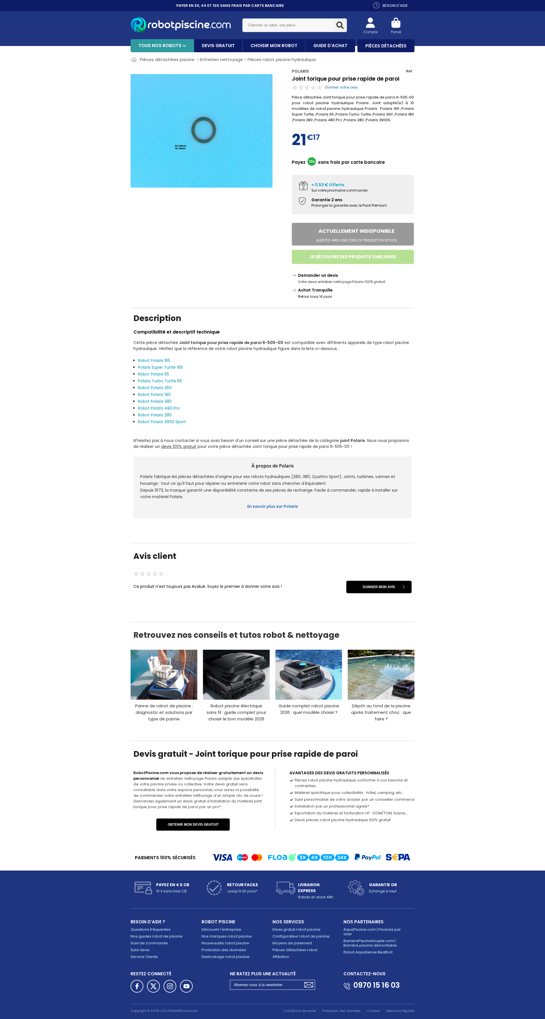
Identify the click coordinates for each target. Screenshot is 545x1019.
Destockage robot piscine (226, 956)
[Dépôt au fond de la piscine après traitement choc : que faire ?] (381, 675)
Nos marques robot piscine (227, 936)
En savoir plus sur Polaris (272, 506)
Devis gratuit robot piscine (296, 929)
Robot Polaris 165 (154, 360)
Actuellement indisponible (356, 235)
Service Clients (144, 956)
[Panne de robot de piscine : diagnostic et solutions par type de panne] (164, 675)
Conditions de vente (300, 1010)
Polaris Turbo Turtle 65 (160, 381)
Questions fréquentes (151, 929)
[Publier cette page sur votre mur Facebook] (137, 986)
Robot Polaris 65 (153, 374)
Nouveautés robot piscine (225, 943)
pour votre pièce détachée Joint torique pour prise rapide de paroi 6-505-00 (255, 446)
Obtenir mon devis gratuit (193, 825)
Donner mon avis (379, 587)
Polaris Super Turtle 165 (160, 367)
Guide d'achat (330, 46)
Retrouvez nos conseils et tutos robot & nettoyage (236, 635)
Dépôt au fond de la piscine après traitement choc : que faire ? (381, 712)
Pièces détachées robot (294, 950)
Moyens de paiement (292, 943)
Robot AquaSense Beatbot (368, 952)
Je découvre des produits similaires (352, 257)
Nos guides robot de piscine (157, 936)
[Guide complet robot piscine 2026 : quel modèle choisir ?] (308, 675)
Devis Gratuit (218, 46)
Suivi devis (140, 950)
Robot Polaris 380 (155, 401)
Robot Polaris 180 (154, 394)
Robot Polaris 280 (155, 415)
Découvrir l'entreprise (221, 929)
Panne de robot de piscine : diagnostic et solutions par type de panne (164, 712)
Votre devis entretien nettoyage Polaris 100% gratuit (341, 281)
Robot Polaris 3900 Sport (162, 422)
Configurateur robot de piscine (301, 936)
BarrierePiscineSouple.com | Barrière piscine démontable (370, 943)
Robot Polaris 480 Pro (159, 408)
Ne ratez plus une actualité (263, 974)
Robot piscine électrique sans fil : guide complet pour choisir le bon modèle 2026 (236, 712)
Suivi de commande (149, 943)
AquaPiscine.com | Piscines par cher (372, 932)
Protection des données (224, 950)
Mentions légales (400, 1010)
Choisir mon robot (274, 46)
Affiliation (280, 956)
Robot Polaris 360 (155, 388)
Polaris (300, 71)
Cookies (373, 1010)
